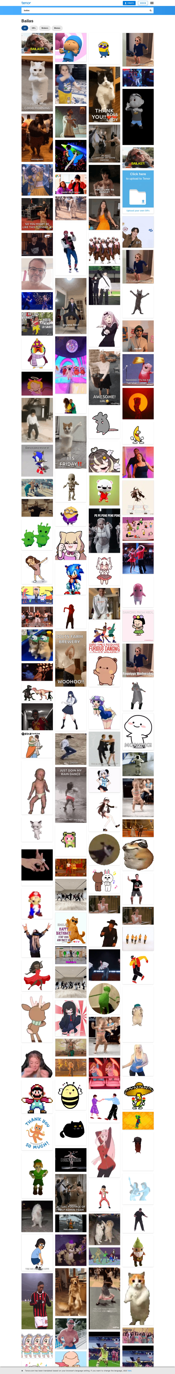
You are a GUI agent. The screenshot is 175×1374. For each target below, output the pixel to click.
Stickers (44, 28)
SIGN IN (143, 3)
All (25, 28)
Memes (57, 28)
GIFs (33, 28)
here (129, 1370)
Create (130, 3)
